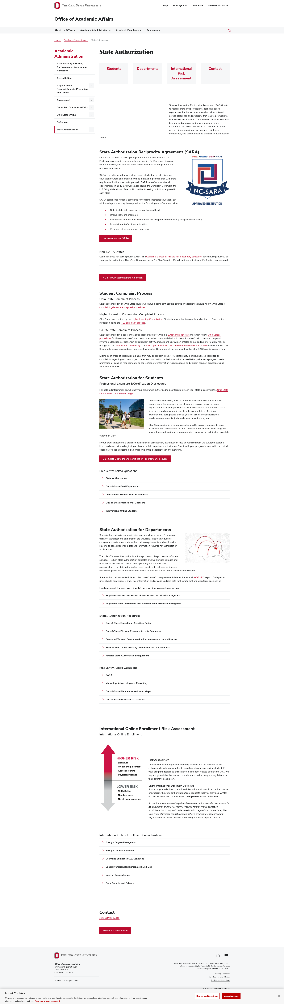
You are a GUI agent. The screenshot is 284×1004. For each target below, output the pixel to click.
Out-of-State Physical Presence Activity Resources (133, 631)
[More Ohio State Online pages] (91, 114)
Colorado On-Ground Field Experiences (127, 494)
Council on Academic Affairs (72, 107)
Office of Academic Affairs (83, 19)
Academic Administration (94, 30)
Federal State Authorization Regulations (127, 655)
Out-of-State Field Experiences (123, 486)
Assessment (63, 100)
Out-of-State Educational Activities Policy (128, 623)
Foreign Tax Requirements (120, 850)
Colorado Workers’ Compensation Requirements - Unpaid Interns (141, 639)
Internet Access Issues (118, 875)
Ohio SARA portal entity (127, 345)
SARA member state (178, 334)
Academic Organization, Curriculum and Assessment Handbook (72, 67)
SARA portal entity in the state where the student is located (177, 345)
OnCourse (62, 122)
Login (227, 983)
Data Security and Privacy (120, 883)
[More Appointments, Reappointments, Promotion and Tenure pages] (91, 85)
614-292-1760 (223, 968)
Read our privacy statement (47, 1001)
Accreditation (64, 78)
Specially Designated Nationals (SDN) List (129, 866)
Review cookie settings (207, 996)
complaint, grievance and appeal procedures (122, 307)
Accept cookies (231, 996)
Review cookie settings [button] (220, 980)
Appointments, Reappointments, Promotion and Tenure (72, 89)
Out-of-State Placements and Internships (128, 691)
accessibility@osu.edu (206, 968)
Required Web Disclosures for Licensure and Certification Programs (143, 595)
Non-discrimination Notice (219, 977)
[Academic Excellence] (140, 30)
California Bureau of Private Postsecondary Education (174, 256)
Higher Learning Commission (147, 319)
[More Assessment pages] (91, 100)
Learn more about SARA (116, 238)
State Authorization (67, 129)
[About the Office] (74, 30)
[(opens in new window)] (75, 955)
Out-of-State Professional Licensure (125, 502)
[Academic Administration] (109, 30)
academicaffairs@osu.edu (66, 980)
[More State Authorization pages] (91, 129)
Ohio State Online (66, 114)
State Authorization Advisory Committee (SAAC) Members (138, 647)
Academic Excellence (127, 30)
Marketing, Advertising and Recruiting (126, 683)
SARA (109, 675)
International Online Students (122, 510)
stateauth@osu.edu (109, 917)
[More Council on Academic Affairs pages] (91, 107)
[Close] (279, 996)
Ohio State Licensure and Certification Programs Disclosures (135, 458)
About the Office (63, 30)
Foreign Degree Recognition (121, 842)
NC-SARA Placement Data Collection (123, 277)
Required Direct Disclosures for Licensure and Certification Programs (143, 603)
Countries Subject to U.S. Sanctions (125, 858)
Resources (152, 30)
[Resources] (159, 30)
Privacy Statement (222, 973)
